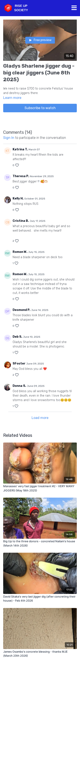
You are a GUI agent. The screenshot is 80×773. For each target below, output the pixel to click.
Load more (40, 418)
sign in (8, 138)
